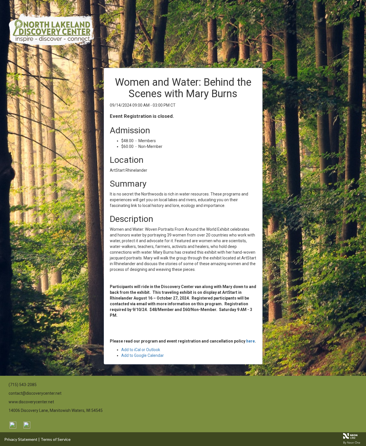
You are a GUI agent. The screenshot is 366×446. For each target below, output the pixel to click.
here (250, 341)
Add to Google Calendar (142, 355)
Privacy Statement (20, 439)
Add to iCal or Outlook (140, 349)
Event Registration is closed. (142, 116)
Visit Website (316, 27)
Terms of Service (56, 439)
